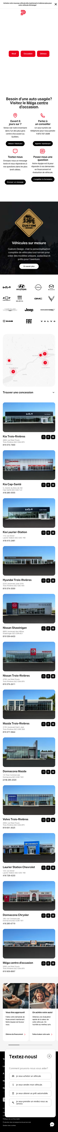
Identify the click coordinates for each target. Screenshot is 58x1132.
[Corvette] (48, 298)
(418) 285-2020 (9, 780)
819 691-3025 (9, 828)
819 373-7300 (9, 445)
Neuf (14, 54)
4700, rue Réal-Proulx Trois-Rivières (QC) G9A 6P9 (13, 680)
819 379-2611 (9, 684)
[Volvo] (46, 321)
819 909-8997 (9, 971)
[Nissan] (35, 287)
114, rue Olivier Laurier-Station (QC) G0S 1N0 (14, 537)
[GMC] (35, 298)
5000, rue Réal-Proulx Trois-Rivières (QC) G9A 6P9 (13, 967)
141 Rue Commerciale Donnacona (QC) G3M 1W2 (13, 776)
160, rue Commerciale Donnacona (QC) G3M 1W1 (13, 920)
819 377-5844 (9, 732)
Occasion (28, 54)
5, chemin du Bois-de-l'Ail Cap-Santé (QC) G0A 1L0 (13, 489)
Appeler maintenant (43, 144)
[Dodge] (46, 310)
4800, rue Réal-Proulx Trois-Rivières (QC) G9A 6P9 (13, 441)
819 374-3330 (9, 588)
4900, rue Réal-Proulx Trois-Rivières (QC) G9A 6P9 (13, 824)
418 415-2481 (9, 541)
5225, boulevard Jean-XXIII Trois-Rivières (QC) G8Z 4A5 (13, 585)
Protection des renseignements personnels (17, 1122)
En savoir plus (29, 266)
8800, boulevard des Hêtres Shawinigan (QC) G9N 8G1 (13, 632)
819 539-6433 (9, 636)
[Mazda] (48, 287)
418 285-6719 (9, 923)
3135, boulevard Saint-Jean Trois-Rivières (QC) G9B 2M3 (14, 728)
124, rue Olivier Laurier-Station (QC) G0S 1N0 (14, 872)
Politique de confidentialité (11, 1119)
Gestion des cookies (9, 1125)
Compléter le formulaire (43, 179)
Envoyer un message (15, 182)
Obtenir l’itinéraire (15, 144)
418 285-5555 (9, 493)
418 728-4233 (9, 875)
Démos (43, 54)
